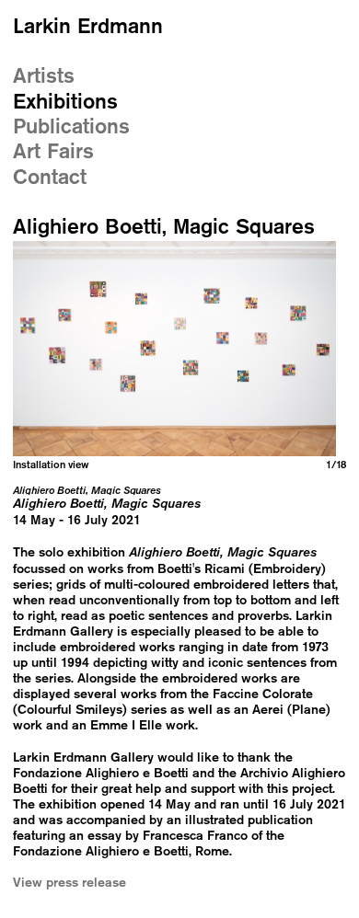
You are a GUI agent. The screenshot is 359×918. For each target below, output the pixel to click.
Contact (50, 176)
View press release (69, 881)
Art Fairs (53, 150)
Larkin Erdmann (88, 25)
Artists (44, 75)
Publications (71, 125)
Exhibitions (65, 100)
